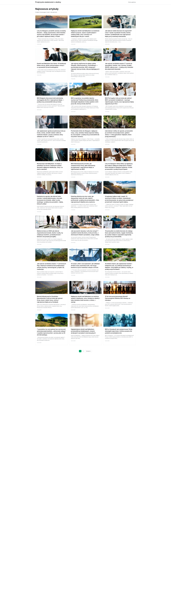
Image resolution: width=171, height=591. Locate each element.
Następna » (88, 351)
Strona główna (132, 2)
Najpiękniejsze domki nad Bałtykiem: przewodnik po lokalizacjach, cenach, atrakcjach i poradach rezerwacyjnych (83, 331)
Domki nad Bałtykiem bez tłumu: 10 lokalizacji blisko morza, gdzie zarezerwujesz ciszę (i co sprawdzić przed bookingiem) (51, 65)
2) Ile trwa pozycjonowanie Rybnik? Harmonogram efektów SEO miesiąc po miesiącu (117, 298)
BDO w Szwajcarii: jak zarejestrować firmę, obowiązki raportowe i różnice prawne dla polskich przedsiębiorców (118, 331)
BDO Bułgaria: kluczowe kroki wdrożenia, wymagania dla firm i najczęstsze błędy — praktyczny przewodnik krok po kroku (50, 100)
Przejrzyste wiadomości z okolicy (48, 2)
